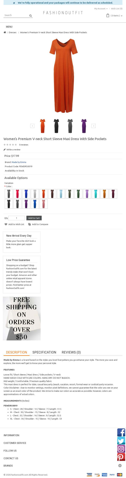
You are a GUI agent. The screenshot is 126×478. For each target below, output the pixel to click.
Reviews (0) (71, 352)
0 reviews (23, 144)
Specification (44, 352)
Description (16, 352)
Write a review (13, 149)
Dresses (12, 32)
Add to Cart (34, 218)
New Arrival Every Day (19, 235)
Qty (6, 218)
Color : (9, 186)
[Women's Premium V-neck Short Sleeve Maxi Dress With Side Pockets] (63, 76)
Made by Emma (19, 162)
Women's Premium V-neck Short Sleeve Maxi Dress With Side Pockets (53, 32)
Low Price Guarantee (18, 260)
